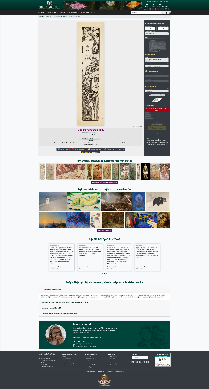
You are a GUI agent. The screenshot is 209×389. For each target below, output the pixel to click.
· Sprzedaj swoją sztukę (90, 358)
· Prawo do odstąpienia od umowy (69, 364)
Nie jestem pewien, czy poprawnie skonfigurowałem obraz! (59, 314)
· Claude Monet (111, 358)
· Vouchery (87, 366)
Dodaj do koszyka (157, 128)
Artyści (49, 12)
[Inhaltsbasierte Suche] (166, 12)
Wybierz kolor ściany (96, 149)
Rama (68, 12)
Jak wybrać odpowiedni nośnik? (51, 308)
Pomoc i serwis (85, 12)
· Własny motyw (88, 356)
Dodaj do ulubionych (80, 149)
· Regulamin (64, 360)
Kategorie (54, 12)
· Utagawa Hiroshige (112, 364)
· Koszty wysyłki (88, 360)
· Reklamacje (65, 366)
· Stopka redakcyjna (66, 358)
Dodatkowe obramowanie (150, 31)
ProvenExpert (58, 267)
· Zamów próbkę (88, 368)
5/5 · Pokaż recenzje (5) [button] (93, 152)
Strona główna (42, 16)
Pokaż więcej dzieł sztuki (104, 230)
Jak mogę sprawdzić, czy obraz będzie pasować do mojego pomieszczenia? (65, 302)
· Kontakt (64, 356)
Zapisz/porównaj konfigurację (157, 95)
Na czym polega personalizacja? (51, 290)
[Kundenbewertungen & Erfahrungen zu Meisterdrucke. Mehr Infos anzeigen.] (163, 359)
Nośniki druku (75, 12)
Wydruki (43, 12)
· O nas (63, 368)
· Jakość (87, 362)
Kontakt (93, 12)
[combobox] (157, 33)
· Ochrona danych (66, 362)
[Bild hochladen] (169, 12)
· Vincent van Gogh (112, 356)
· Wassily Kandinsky (112, 362)
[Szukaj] (162, 12)
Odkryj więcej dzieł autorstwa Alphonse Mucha (104, 182)
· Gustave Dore (111, 366)
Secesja (56, 16)
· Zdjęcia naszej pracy (90, 364)
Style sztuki (62, 12)
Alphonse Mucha (63, 16)
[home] (39, 12)
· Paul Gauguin (111, 360)
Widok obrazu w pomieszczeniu (115, 149)
